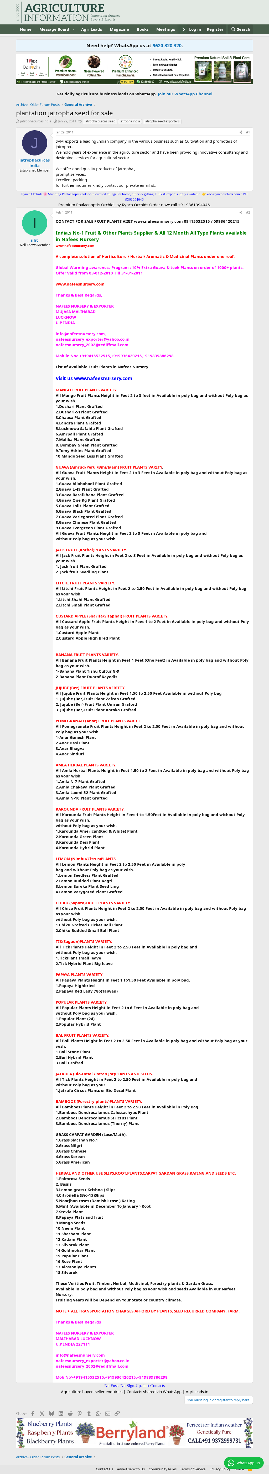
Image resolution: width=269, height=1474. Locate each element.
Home (26, 29)
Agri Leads (91, 29)
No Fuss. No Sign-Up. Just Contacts (134, 1385)
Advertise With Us (131, 1469)
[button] (73, 29)
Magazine (119, 29)
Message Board (54, 29)
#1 (248, 132)
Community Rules (163, 1469)
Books (142, 29)
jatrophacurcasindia (35, 121)
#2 (248, 212)
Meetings (165, 29)
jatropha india (130, 121)
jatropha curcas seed (100, 121)
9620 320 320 (167, 45)
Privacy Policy (220, 1469)
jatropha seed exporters (162, 121)
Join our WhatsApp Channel (185, 93)
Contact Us (104, 1469)
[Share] (240, 132)
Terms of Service (192, 1469)
